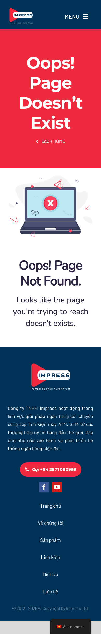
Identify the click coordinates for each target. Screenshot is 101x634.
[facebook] (44, 487)
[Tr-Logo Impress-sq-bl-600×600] (21, 5)
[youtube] (57, 487)
